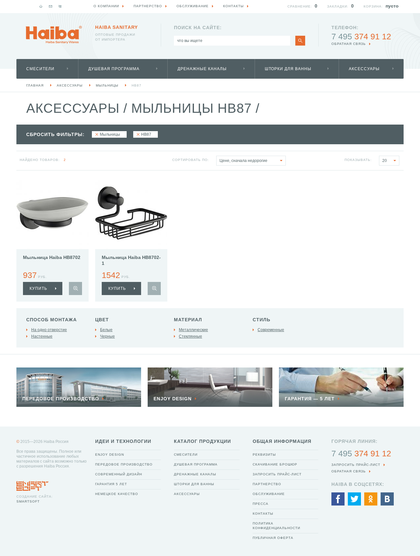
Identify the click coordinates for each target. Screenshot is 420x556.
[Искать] (300, 41)
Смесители (40, 69)
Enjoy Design (109, 454)
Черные (107, 336)
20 (384, 160)
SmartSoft (28, 501)
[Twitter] (354, 499)
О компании (106, 6)
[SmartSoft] (32, 484)
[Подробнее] (75, 288)
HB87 (136, 85)
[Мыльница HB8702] (52, 213)
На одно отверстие (49, 330)
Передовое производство (124, 464)
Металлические (193, 330)
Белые (106, 330)
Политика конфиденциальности (276, 526)
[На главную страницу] (54, 35)
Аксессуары (364, 69)
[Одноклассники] (370, 499)
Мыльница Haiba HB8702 (51, 257)
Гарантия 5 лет (111, 484)
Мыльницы (107, 85)
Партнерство (267, 484)
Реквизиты (264, 454)
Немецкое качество (116, 494)
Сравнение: (299, 6)
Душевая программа (113, 69)
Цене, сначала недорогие (243, 160)
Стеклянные (190, 336)
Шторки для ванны (288, 69)
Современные (271, 330)
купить (38, 288)
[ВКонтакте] (387, 499)
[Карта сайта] (60, 6)
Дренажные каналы (202, 69)
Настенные (41, 336)
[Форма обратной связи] (50, 6)
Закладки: (337, 6)
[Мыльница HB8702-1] (131, 213)
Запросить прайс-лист (277, 474)
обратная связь (348, 44)
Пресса (260, 504)
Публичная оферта (273, 538)
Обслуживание (269, 494)
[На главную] (41, 6)
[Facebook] (338, 499)
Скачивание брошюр (275, 464)
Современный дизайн (118, 474)
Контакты (263, 513)
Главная (35, 85)
